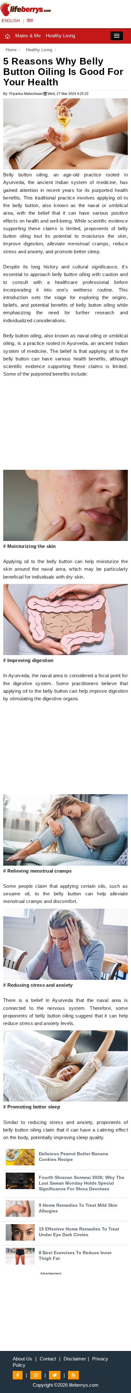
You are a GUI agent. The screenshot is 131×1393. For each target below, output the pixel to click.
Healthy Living (60, 35)
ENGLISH (11, 20)
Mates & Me (28, 35)
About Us (22, 1358)
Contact (48, 1358)
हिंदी (30, 20)
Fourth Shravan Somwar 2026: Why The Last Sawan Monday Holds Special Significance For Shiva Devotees (81, 1183)
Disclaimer (75, 1358)
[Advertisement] (65, 425)
